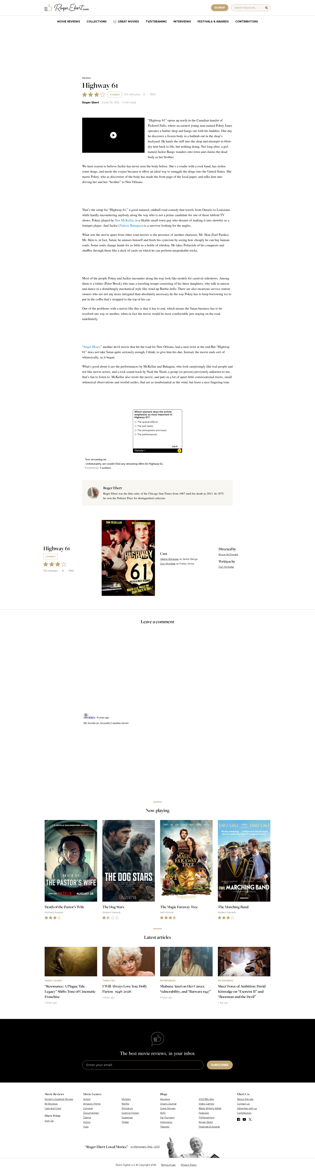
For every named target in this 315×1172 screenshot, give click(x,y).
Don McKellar (124, 220)
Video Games (206, 1103)
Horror (87, 1122)
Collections (97, 21)
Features (204, 1113)
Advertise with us (247, 1108)
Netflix (125, 1103)
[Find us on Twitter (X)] (250, 1119)
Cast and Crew (53, 1108)
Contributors (246, 21)
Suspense (127, 1117)
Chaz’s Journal (168, 1103)
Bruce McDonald (228, 554)
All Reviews (51, 1103)
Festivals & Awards (213, 21)
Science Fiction (130, 1113)
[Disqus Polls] (157, 671)
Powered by (92, 467)
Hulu (86, 1126)
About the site (245, 1099)
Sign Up (49, 1120)
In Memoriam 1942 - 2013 (145, 1146)
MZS (163, 1113)
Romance (127, 1108)
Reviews (86, 78)
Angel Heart (91, 346)
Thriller (125, 1122)
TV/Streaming (156, 21)
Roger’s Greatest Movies (59, 1099)
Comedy (115, 94)
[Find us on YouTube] (244, 1119)
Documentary (91, 1113)
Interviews (182, 21)
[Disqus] (157, 753)
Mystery (126, 1099)
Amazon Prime (92, 1103)
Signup (219, 7)
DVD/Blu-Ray (206, 1099)
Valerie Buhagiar (131, 225)
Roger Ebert (90, 102)
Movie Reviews (68, 21)
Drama (87, 1117)
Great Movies (128, 21)
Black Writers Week (210, 1108)
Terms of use (168, 1164)
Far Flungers (167, 1117)
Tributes (164, 1126)
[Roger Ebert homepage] (67, 8)
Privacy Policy (189, 1164)
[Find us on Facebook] (238, 1119)
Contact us (243, 1103)
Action (87, 1099)
